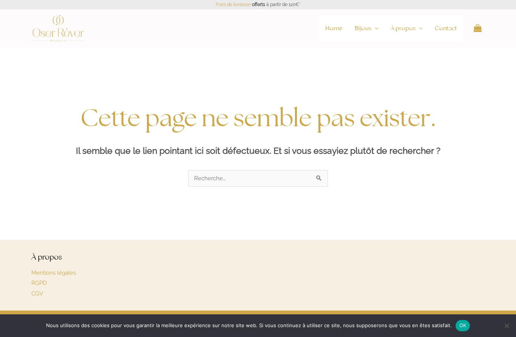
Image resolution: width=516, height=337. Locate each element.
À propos (403, 28)
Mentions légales (53, 272)
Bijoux (363, 28)
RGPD (39, 283)
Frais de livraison (233, 4)
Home (334, 28)
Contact (446, 28)
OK (463, 325)
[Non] (506, 325)
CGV (37, 293)
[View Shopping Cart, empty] (478, 28)
